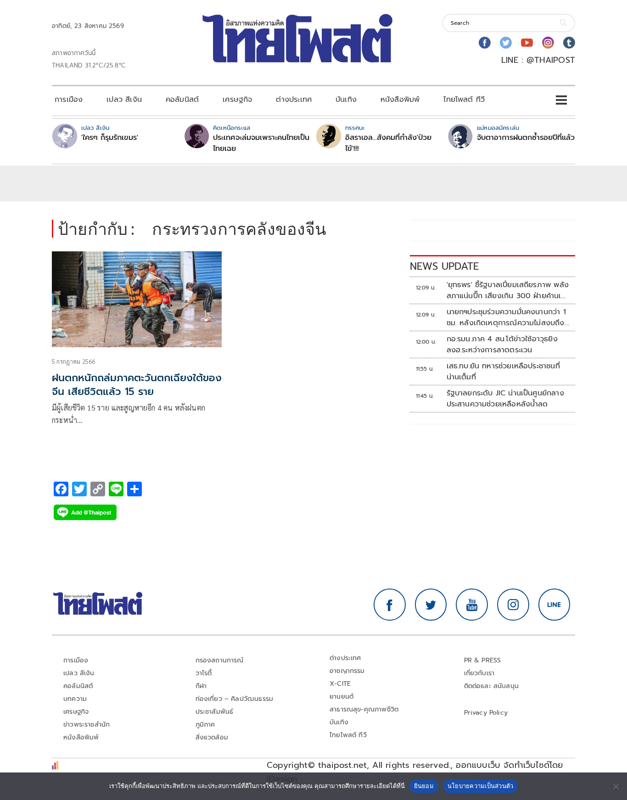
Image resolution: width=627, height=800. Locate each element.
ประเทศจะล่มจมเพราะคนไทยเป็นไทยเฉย (261, 143)
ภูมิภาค (205, 724)
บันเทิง (346, 99)
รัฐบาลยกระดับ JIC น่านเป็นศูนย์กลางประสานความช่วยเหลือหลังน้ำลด (505, 399)
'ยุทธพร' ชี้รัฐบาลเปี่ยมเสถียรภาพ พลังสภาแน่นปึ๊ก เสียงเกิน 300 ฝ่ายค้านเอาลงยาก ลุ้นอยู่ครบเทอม (508, 290)
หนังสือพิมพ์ (400, 99)
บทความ (75, 699)
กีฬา (201, 686)
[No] (615, 786)
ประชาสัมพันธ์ (215, 712)
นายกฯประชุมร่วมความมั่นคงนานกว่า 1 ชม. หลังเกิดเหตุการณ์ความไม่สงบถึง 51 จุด (506, 317)
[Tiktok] (569, 43)
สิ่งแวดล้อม (212, 737)
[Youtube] (526, 43)
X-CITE (340, 684)
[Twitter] (505, 43)
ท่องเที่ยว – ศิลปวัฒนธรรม (235, 699)
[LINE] (554, 604)
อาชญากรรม (347, 671)
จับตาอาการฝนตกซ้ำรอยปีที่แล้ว (526, 137)
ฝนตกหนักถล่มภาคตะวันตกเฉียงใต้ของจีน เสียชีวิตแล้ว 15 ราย (137, 385)
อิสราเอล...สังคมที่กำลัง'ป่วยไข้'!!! (388, 143)
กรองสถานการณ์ (220, 660)
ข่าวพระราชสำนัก (86, 724)
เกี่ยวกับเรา (479, 673)
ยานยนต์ (341, 696)
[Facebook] (484, 43)
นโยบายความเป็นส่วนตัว (481, 785)
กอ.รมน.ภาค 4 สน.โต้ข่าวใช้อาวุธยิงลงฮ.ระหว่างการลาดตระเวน (502, 344)
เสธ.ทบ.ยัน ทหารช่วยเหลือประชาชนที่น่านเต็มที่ (503, 372)
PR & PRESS (482, 660)
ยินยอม (424, 785)
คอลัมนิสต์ (182, 99)
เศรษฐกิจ (237, 99)
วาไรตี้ (204, 673)
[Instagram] (548, 43)
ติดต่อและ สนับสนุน (491, 686)
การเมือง (69, 99)
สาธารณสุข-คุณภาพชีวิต (364, 709)
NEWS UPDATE (444, 266)
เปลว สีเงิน (124, 99)
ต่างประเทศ (294, 99)
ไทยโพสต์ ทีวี (464, 99)
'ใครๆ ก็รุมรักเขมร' (109, 137)
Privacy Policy (486, 712)
